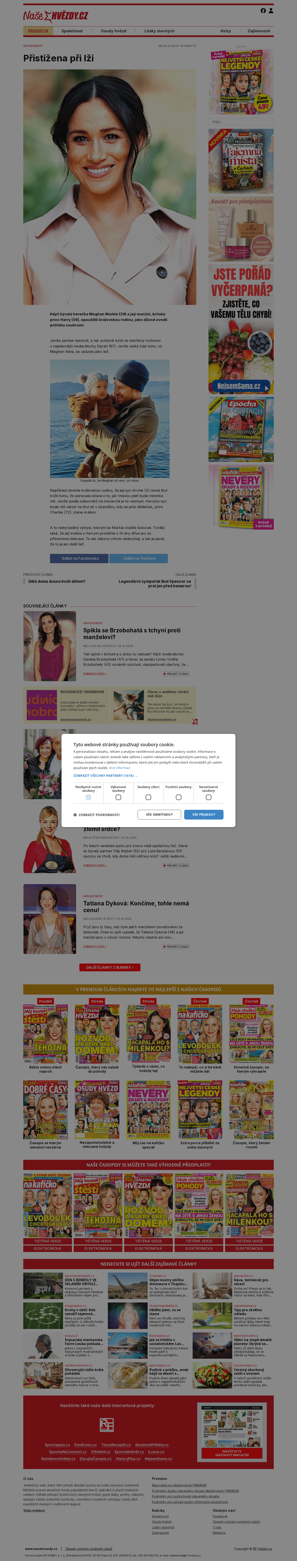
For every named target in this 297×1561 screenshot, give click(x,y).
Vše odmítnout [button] (159, 814)
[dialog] (148, 780)
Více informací (119, 768)
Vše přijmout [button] (203, 814)
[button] (148, 775)
